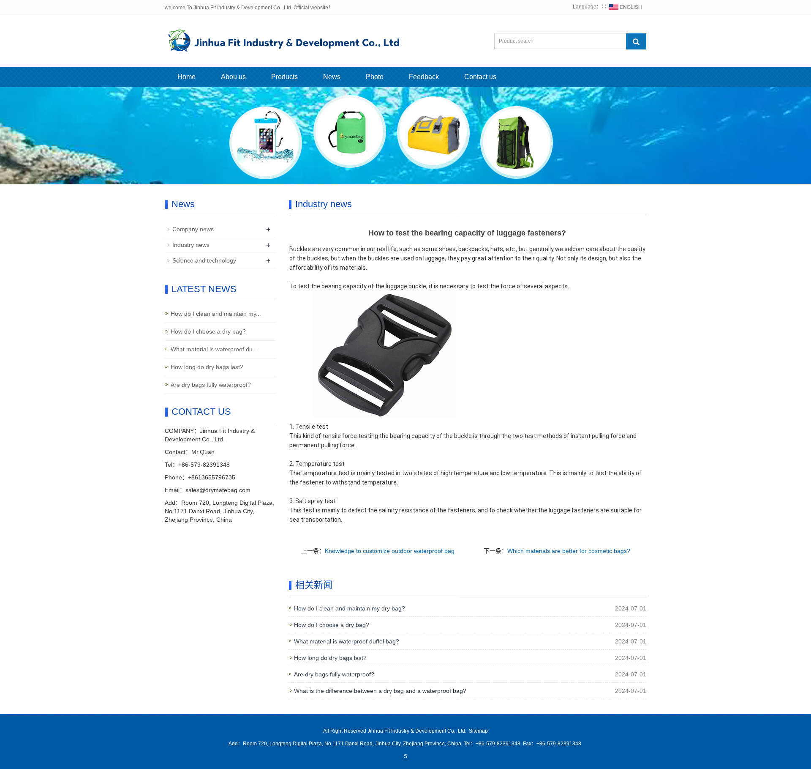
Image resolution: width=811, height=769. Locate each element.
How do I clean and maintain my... (216, 313)
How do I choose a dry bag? (331, 624)
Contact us (480, 76)
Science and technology (204, 260)
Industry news (191, 244)
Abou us (233, 76)
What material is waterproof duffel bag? (346, 641)
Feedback (424, 76)
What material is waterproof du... (214, 349)
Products (284, 76)
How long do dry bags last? (330, 657)
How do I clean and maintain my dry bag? (349, 608)
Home (186, 76)
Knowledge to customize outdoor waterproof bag (389, 550)
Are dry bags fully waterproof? (334, 674)
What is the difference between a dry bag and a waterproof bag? (380, 690)
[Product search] (636, 41)
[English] (625, 7)
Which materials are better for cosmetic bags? (568, 550)
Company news (193, 229)
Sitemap (478, 731)
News (331, 76)
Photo (375, 76)
